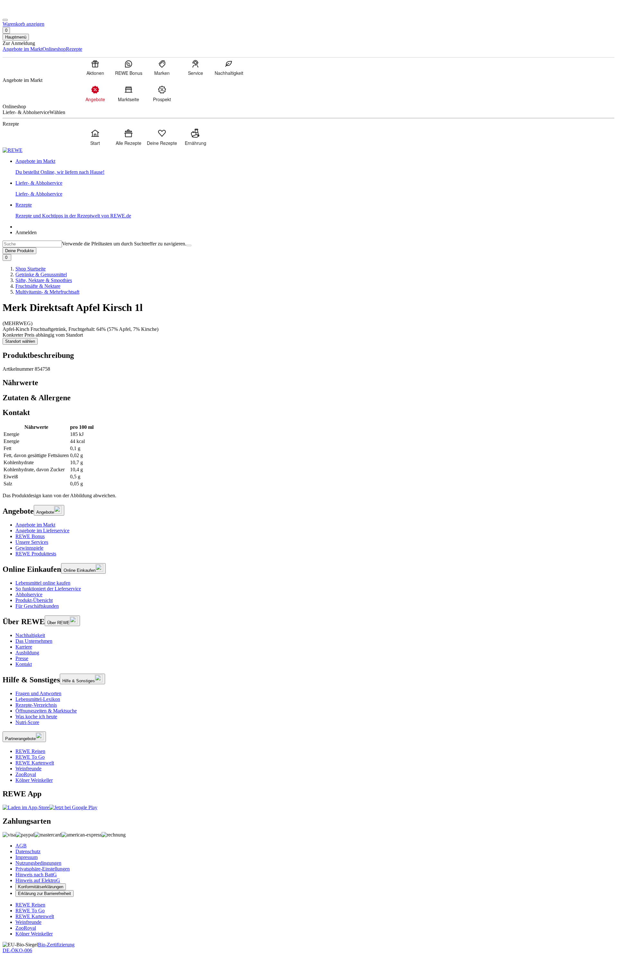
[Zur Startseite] (24, 12)
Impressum (26, 857)
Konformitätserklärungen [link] (40, 886)
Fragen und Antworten (38, 693)
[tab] (308, 382)
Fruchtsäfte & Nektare (37, 286)
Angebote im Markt (35, 524)
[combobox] (32, 244)
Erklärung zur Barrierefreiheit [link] (44, 893)
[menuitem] (95, 67)
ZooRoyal (25, 774)
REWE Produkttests (35, 553)
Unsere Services (31, 542)
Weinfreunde (28, 768)
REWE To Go (30, 757)
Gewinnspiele (29, 548)
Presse (21, 658)
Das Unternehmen (33, 641)
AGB (21, 845)
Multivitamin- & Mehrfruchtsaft (47, 292)
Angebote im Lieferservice (42, 530)
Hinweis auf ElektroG (37, 880)
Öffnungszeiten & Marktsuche (46, 710)
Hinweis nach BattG (36, 874)
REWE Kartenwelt (34, 763)
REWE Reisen (30, 751)
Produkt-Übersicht (34, 600)
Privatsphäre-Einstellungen (42, 869)
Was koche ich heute (36, 716)
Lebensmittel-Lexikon (37, 699)
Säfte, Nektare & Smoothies (43, 280)
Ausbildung (27, 652)
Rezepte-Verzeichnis (36, 705)
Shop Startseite (30, 268)
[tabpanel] (308, 455)
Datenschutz (27, 851)
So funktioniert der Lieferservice (48, 588)
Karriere (23, 647)
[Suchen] (189, 245)
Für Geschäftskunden (37, 606)
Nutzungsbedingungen (38, 863)
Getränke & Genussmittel (41, 274)
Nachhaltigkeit (30, 635)
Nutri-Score (27, 722)
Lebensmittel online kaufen (42, 583)
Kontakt (23, 664)
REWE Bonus (30, 536)
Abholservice (28, 594)
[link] (314, 166)
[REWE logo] (12, 150)
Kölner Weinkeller (34, 780)
